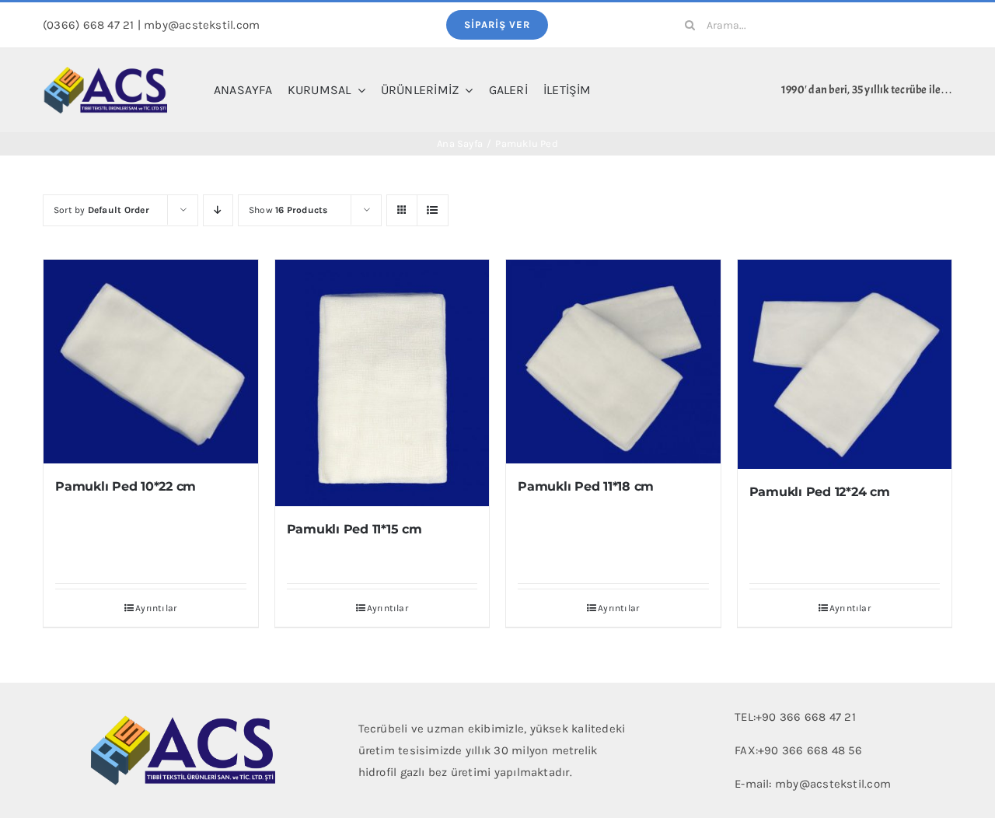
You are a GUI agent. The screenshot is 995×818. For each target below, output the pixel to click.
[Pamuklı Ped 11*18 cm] (613, 361)
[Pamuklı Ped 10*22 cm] (151, 361)
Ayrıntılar (155, 608)
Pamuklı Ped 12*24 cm (819, 491)
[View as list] (432, 210)
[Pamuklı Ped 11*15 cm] (382, 383)
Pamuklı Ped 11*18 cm (586, 486)
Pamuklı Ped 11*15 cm (354, 529)
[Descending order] (218, 210)
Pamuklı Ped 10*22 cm (125, 486)
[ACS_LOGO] (105, 72)
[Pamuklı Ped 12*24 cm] (845, 364)
